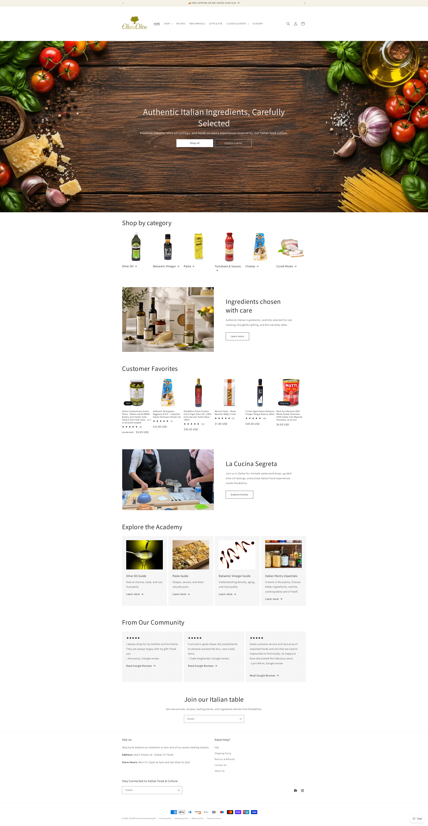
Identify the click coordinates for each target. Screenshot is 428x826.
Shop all (195, 143)
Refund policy (198, 818)
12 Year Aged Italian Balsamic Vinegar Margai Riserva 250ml (260, 413)
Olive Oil (127, 266)
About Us (220, 770)
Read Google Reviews (139, 666)
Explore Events (233, 143)
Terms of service (214, 818)
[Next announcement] (304, 3)
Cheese (250, 266)
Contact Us (221, 764)
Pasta (187, 266)
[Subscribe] (240, 719)
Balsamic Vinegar (164, 266)
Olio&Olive (133, 818)
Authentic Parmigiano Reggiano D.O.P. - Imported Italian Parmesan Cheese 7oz (167, 414)
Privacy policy (165, 818)
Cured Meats (284, 266)
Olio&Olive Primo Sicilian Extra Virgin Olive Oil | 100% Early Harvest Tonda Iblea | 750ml (197, 415)
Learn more (237, 336)
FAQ (217, 747)
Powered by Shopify (147, 818)
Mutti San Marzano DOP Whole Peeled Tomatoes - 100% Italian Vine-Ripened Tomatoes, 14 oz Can (289, 415)
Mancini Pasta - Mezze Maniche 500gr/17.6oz (225, 413)
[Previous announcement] (123, 3)
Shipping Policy (223, 753)
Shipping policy (182, 818)
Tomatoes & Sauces (228, 266)
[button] (168, 23)
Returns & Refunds (225, 759)
